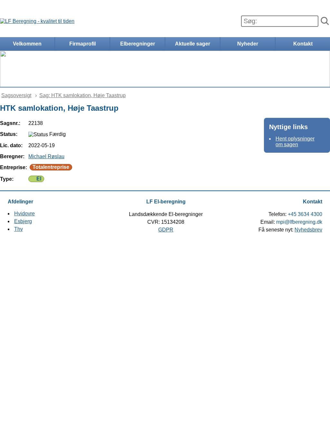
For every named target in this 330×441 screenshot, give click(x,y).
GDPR (165, 229)
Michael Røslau (46, 156)
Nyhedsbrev (308, 229)
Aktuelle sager (192, 43)
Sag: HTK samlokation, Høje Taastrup (82, 95)
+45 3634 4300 (305, 214)
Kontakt (303, 43)
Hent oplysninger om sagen (295, 141)
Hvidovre (24, 213)
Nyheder (247, 43)
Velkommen (27, 43)
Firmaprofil (82, 43)
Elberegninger (137, 43)
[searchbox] (279, 21)
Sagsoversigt (16, 95)
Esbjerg (23, 221)
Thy (18, 229)
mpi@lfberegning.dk (299, 222)
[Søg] (325, 21)
